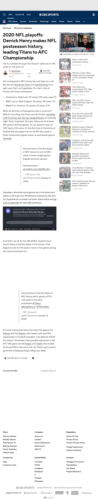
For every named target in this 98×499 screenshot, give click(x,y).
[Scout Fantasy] (86, 445)
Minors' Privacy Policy (75, 395)
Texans (28, 296)
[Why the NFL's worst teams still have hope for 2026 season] (65, 105)
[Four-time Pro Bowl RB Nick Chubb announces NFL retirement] (65, 118)
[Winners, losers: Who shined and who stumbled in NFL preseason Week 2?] (65, 77)
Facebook (39, 424)
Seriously (7, 138)
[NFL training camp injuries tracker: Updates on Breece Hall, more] (65, 186)
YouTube (38, 414)
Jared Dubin (15, 71)
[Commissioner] (61, 444)
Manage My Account (75, 414)
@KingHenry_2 (36, 258)
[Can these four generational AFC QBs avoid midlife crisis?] (65, 91)
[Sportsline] (30, 445)
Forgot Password (73, 424)
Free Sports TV (9, 395)
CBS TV (38, 402)
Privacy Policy (72, 392)
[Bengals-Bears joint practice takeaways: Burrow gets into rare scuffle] (65, 158)
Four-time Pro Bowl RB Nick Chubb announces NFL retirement (82, 116)
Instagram (39, 421)
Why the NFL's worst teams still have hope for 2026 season (82, 102)
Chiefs (39, 296)
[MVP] (74, 444)
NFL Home (7, 28)
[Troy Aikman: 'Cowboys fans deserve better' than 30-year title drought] (65, 172)
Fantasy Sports (9, 392)
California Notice (73, 403)
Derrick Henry (41, 84)
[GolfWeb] (49, 450)
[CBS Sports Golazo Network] (68, 440)
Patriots (6, 286)
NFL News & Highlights (23, 28)
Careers (38, 392)
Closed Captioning (74, 399)
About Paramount (42, 395)
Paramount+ (40, 398)
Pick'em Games (9, 389)
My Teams (70, 421)
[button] (4, 14)
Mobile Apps (8, 405)
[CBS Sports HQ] (44, 440)
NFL (30, 192)
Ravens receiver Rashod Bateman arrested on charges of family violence (83, 129)
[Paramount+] (46, 445)
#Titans (23, 258)
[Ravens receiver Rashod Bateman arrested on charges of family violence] (65, 131)
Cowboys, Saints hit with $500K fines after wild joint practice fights (82, 142)
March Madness (10, 402)
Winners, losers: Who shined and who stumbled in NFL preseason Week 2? (83, 76)
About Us (39, 389)
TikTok (37, 417)
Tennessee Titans (22, 84)
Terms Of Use (72, 389)
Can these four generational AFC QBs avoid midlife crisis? (82, 89)
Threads (38, 430)
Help (5, 414)
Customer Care (9, 417)
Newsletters (71, 417)
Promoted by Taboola (47, 323)
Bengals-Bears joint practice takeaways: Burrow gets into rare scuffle (81, 157)
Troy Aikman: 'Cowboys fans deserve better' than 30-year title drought (83, 170)
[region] (77, 42)
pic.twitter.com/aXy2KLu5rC (37, 162)
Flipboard (39, 433)
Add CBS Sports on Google (44, 72)
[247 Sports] (13, 445)
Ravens (22, 286)
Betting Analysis (10, 398)
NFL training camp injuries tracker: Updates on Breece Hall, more (83, 183)
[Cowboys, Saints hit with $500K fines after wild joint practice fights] (65, 145)
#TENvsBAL (14, 261)
